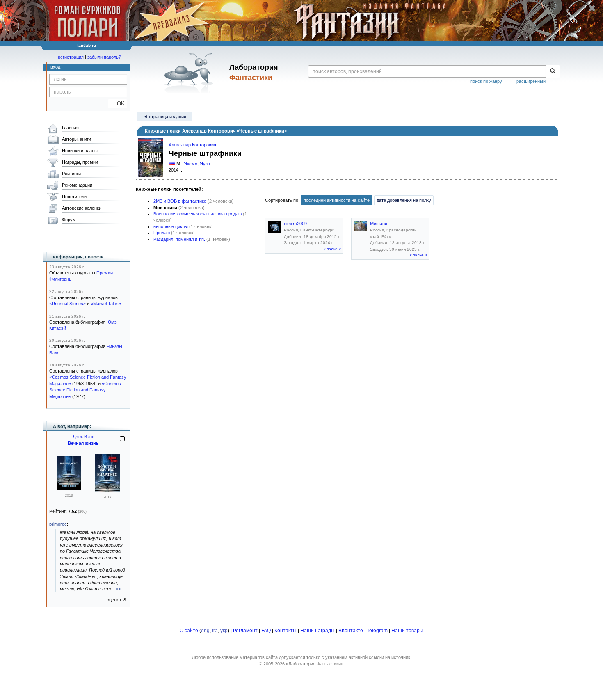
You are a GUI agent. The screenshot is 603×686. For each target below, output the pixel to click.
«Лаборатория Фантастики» (314, 663)
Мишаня (378, 223)
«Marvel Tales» (106, 303)
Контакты (285, 630)
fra (215, 630)
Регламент (245, 630)
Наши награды (317, 630)
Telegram (377, 630)
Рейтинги (71, 173)
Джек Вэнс (83, 436)
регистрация (71, 57)
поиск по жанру (486, 81)
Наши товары (407, 630)
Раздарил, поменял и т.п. (179, 239)
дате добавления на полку (404, 200)
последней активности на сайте (337, 200)
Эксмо (190, 163)
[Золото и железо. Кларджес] (107, 490)
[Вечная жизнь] (69, 488)
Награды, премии (80, 162)
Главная (70, 127)
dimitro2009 (295, 223)
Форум (69, 219)
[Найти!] (553, 71)
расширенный (531, 81)
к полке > (332, 249)
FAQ (266, 630)
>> (118, 588)
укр (224, 630)
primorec (58, 523)
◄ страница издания (164, 116)
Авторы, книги (76, 139)
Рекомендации (77, 185)
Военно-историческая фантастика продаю (197, 213)
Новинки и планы (80, 150)
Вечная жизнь (83, 443)
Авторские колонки (81, 208)
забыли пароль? (104, 57)
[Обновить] (122, 441)
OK (117, 104)
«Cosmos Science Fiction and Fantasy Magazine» (85, 390)
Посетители (74, 196)
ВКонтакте (350, 630)
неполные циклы (170, 226)
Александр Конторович (192, 144)
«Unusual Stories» (67, 303)
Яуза (205, 163)
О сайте (189, 630)
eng (205, 630)
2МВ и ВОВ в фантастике (179, 201)
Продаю (161, 232)
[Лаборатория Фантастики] (190, 72)
